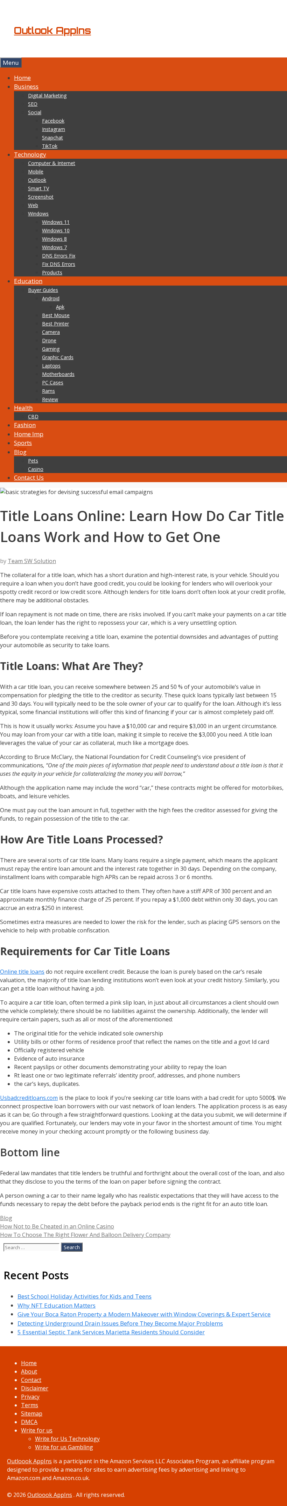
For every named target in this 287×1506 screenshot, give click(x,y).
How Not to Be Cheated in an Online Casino (57, 1226)
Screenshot (41, 196)
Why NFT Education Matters (57, 1305)
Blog (20, 452)
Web (33, 205)
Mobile (35, 171)
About (29, 1371)
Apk (60, 306)
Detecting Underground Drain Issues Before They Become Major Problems (120, 1323)
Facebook (53, 120)
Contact (31, 1380)
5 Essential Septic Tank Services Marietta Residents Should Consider (111, 1332)
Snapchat (52, 137)
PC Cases (52, 382)
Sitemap (31, 1413)
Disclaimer (34, 1388)
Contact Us (29, 477)
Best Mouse (56, 315)
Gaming (50, 348)
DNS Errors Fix (58, 255)
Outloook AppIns (29, 1461)
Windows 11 (56, 222)
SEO (32, 104)
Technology (30, 154)
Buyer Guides (43, 290)
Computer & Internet (51, 163)
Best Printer (55, 323)
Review (50, 399)
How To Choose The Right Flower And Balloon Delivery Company (85, 1235)
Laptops (51, 365)
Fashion (25, 425)
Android (50, 298)
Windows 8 (54, 238)
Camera (51, 332)
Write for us (36, 1430)
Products (52, 272)
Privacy (30, 1397)
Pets (33, 460)
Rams (48, 391)
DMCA (29, 1422)
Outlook (37, 180)
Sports (23, 443)
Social (34, 112)
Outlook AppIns (52, 30)
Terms (29, 1405)
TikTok (49, 146)
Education (28, 281)
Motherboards (58, 374)
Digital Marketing (47, 95)
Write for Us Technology (67, 1439)
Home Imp (28, 434)
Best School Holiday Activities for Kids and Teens (85, 1296)
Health (23, 408)
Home (22, 78)
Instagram (53, 129)
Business (26, 86)
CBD (33, 416)
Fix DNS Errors (58, 264)
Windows (38, 213)
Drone (49, 340)
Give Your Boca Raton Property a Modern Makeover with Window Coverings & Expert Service (144, 1314)
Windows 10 (56, 230)
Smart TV (38, 188)
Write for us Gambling (64, 1447)
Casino (35, 469)
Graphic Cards (58, 357)
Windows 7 (54, 247)
